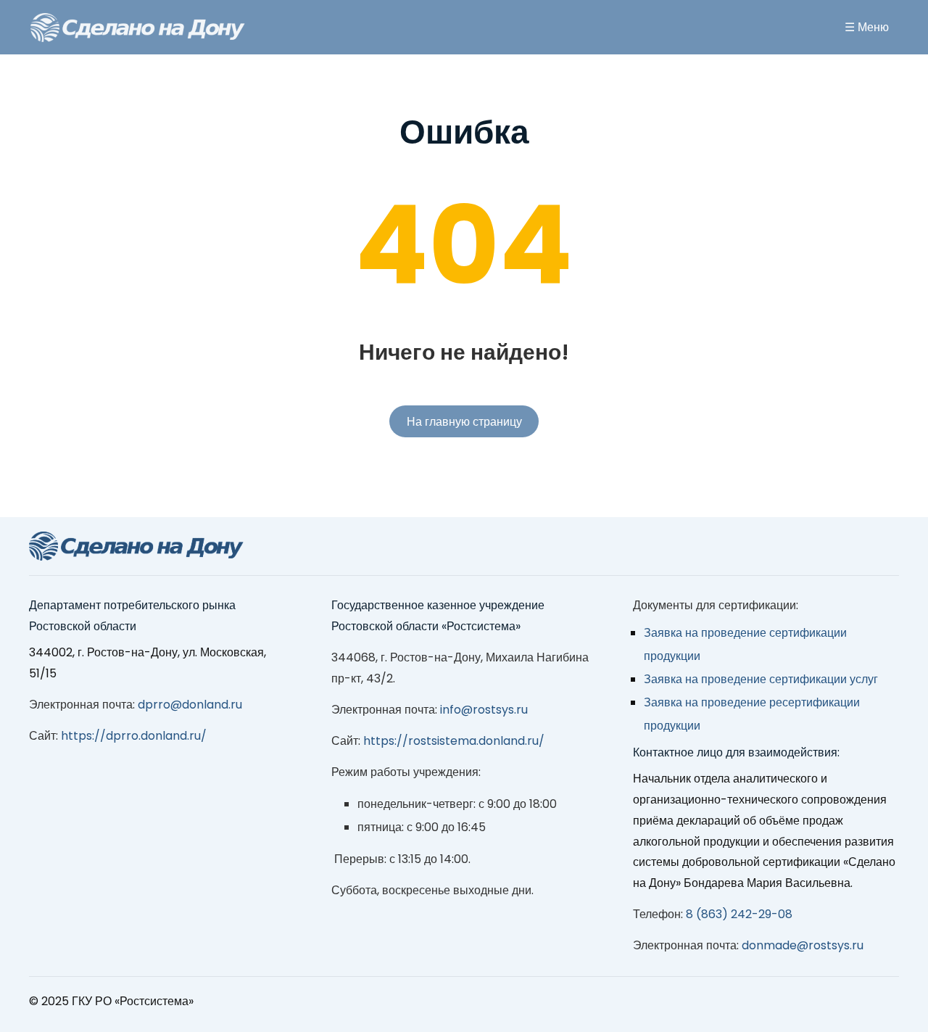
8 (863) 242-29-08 (739, 914)
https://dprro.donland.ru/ (134, 735)
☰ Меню (867, 27)
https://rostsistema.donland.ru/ (453, 740)
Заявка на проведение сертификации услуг (761, 679)
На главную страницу (464, 421)
